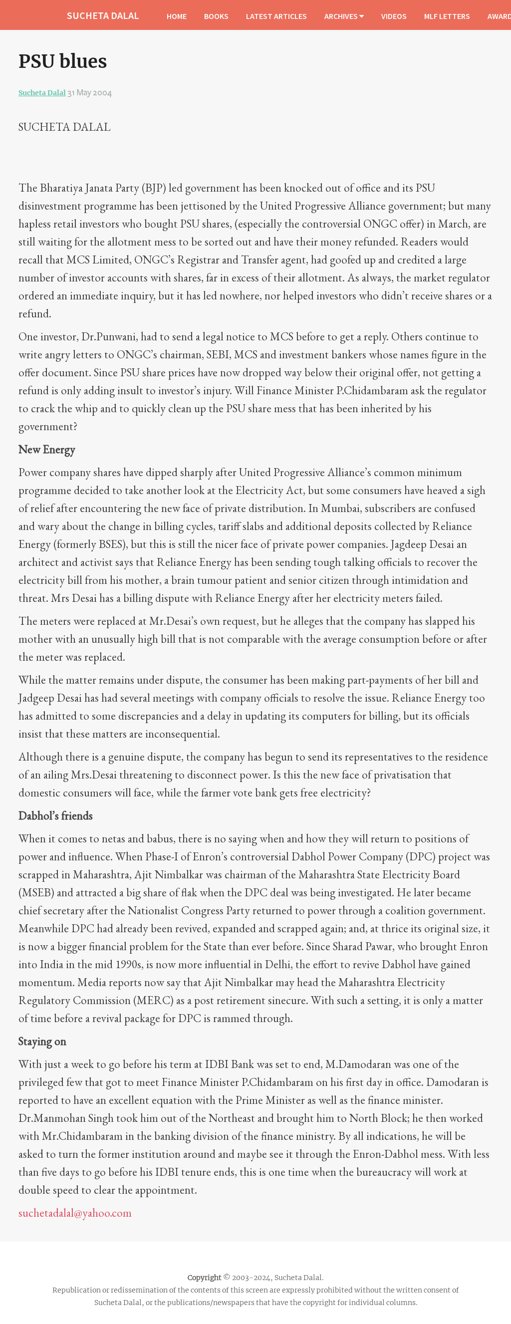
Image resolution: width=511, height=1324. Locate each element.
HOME (177, 16)
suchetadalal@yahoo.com (75, 1212)
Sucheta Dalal (42, 92)
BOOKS (216, 16)
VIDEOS (394, 16)
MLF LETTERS (447, 16)
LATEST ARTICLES (276, 16)
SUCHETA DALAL (103, 15)
